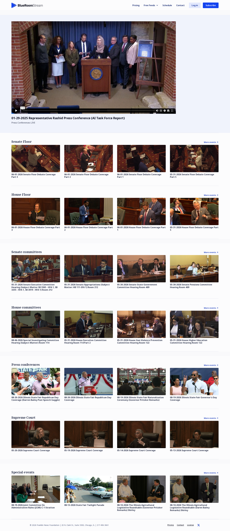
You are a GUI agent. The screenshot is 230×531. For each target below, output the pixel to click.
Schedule (167, 5)
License (190, 525)
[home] (27, 5)
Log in (195, 5)
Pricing (135, 5)
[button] (151, 5)
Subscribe (211, 5)
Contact (180, 5)
